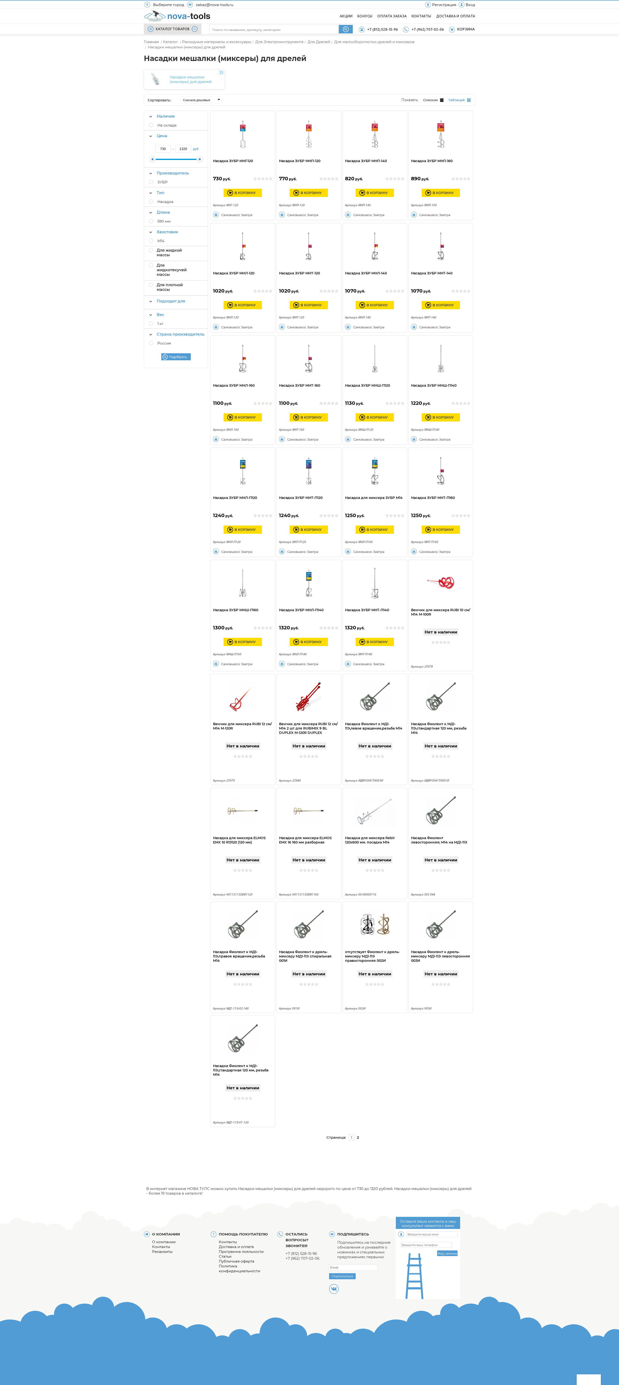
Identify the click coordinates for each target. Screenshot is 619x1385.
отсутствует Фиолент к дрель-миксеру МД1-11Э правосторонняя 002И (372, 956)
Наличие (166, 116)
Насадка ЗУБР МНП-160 (432, 161)
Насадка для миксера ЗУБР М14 (374, 498)
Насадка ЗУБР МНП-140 (366, 161)
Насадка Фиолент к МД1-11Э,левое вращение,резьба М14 (373, 726)
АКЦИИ (346, 16)
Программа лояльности (241, 1251)
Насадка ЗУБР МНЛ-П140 (301, 610)
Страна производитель (180, 334)
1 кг (160, 323)
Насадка (165, 201)
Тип (160, 192)
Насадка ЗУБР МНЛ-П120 (235, 498)
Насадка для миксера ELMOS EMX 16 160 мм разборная (305, 840)
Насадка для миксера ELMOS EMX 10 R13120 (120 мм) (239, 840)
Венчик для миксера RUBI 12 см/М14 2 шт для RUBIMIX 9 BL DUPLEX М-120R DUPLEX (308, 728)
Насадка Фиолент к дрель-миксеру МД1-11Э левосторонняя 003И (440, 956)
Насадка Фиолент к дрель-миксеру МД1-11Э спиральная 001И (305, 956)
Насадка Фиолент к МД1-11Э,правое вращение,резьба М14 (239, 956)
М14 (160, 241)
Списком (430, 100)
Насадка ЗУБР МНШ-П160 (235, 610)
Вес (160, 314)
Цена (162, 136)
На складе (167, 125)
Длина (163, 212)
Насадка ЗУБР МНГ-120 (233, 161)
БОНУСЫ (364, 16)
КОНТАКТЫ (421, 16)
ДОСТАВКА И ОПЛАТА (455, 16)
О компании (164, 1242)
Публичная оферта (236, 1261)
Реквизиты (162, 1251)
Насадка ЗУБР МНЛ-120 (233, 273)
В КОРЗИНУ (245, 193)
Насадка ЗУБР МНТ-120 (299, 273)
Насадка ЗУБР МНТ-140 (431, 273)
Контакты (161, 1246)
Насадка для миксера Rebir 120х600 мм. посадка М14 (370, 840)
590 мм (164, 221)
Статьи (225, 1256)
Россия (164, 343)
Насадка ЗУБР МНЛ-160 (234, 385)
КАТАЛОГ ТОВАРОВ (173, 29)
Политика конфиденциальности (239, 1268)
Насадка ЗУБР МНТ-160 (299, 385)
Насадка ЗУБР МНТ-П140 (367, 610)
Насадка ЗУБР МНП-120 (299, 161)
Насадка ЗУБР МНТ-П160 (433, 498)
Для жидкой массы (169, 252)
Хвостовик (167, 232)
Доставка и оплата (236, 1246)
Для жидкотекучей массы (172, 270)
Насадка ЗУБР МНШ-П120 (367, 385)
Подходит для (171, 301)
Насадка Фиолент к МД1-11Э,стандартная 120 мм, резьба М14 (438, 728)
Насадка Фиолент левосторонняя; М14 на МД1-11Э (439, 840)
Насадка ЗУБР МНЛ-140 (366, 273)
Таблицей (456, 100)
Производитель (173, 173)
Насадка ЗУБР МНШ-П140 (434, 385)
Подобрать (178, 356)
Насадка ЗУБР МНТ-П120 (301, 498)
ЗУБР (162, 182)
